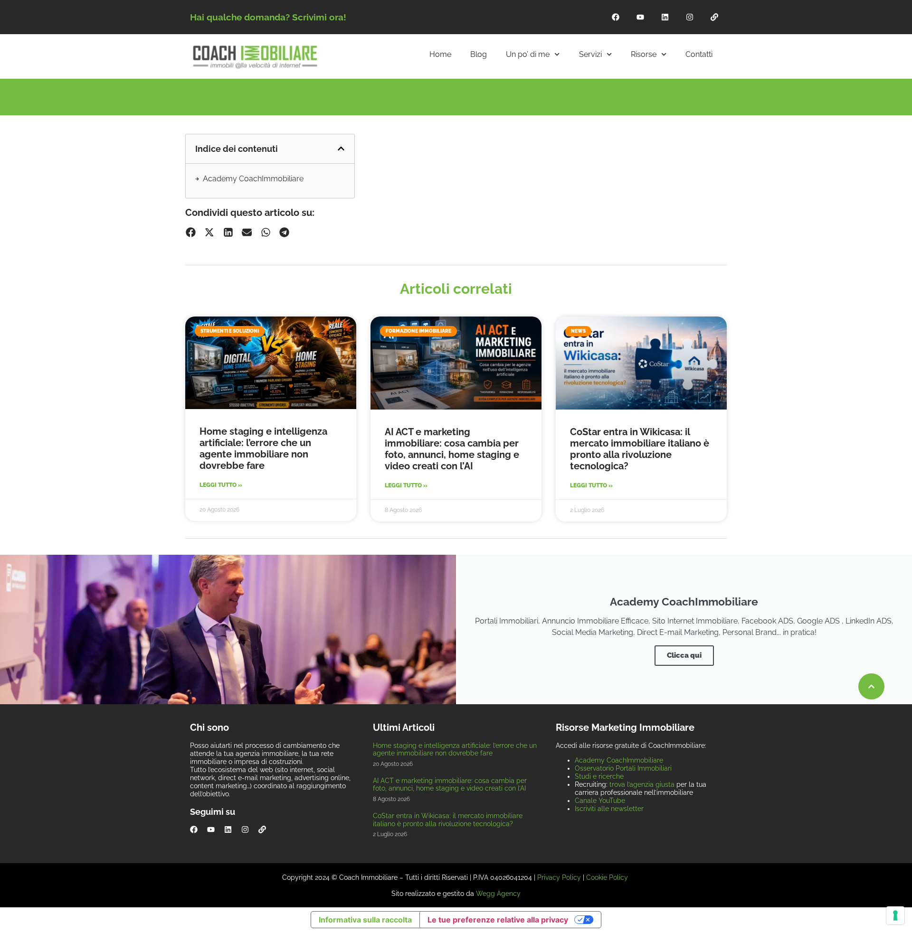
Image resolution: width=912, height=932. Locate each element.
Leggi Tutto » (221, 485)
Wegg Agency (498, 893)
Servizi (590, 54)
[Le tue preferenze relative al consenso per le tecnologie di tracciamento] (895, 915)
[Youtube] (640, 17)
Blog (478, 54)
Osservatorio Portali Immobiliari (623, 768)
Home (440, 54)
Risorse (643, 54)
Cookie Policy (607, 877)
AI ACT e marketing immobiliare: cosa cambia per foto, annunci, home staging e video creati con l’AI (452, 449)
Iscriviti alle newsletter (609, 808)
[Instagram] (689, 17)
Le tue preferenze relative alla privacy (498, 919)
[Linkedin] (665, 17)
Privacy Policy (559, 877)
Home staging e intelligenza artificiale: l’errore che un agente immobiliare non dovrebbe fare (263, 448)
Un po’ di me (528, 54)
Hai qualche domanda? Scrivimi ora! (268, 17)
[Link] (714, 17)
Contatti (698, 54)
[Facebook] (615, 17)
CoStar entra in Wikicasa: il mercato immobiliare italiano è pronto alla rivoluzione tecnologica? (639, 449)
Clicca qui (684, 655)
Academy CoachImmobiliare (253, 178)
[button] (341, 148)
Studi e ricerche (599, 776)
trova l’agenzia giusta (641, 784)
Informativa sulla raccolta (365, 919)
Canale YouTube (600, 800)
